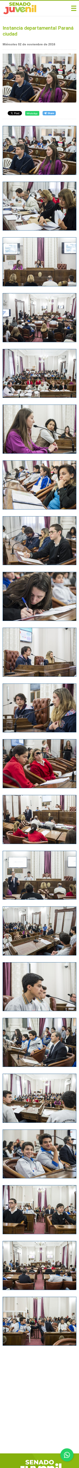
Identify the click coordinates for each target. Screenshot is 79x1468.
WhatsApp (32, 113)
